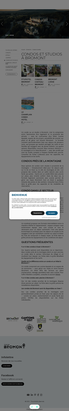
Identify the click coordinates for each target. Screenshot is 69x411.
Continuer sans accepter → (50, 217)
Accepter (51, 213)
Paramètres (37, 213)
